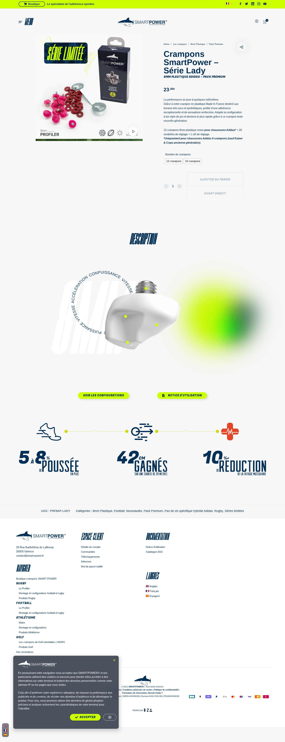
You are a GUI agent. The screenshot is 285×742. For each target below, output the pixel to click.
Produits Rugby (27, 598)
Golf (20, 637)
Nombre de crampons (177, 154)
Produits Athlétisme (29, 632)
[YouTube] (264, 4)
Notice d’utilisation (155, 547)
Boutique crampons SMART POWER (36, 578)
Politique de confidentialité (166, 690)
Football (119, 511)
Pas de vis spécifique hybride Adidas (189, 511)
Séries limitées (234, 511)
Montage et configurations (33, 627)
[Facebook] (240, 4)
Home (166, 44)
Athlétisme (25, 617)
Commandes (88, 551)
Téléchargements (90, 556)
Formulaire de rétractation (134, 693)
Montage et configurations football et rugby (41, 593)
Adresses (86, 561)
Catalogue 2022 (154, 551)
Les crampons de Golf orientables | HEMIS (42, 642)
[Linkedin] (252, 4)
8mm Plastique (198, 44)
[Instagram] (258, 4)
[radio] (174, 161)
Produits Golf (26, 647)
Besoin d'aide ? (155, 693)
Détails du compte (90, 547)
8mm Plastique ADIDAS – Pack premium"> (241, 47)
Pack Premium (216, 44)
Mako (22, 622)
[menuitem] (229, 4)
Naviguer (22, 568)
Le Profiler (24, 588)
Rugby (218, 511)
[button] (114, 660)
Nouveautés (134, 511)
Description (142, 239)
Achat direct (215, 193)
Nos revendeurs (24, 652)
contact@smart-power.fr (30, 555)
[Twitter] (246, 4)
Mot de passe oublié (92, 566)
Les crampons (180, 44)
